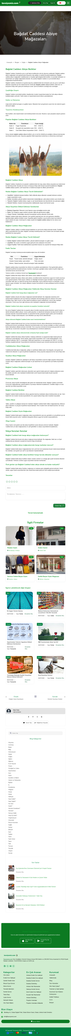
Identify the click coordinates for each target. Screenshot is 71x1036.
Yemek (10, 853)
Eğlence (10, 761)
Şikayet (10, 830)
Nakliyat (10, 797)
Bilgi (9, 750)
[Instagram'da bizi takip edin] (13, 966)
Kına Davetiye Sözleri (45, 675)
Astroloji (11, 745)
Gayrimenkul (12, 771)
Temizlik (10, 848)
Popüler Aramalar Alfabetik (34, 1003)
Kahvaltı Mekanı (8, 1000)
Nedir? (10, 806)
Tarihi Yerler (11, 839)
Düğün (24, 62)
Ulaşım (10, 851)
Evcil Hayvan (12, 764)
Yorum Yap (58, 505)
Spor (9, 832)
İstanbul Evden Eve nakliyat (34, 978)
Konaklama (11, 787)
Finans (10, 766)
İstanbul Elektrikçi (31, 984)
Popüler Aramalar (31, 1000)
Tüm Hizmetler (53, 983)
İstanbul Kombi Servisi (33, 981)
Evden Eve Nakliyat (9, 978)
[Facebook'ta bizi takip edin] (4, 966)
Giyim (10, 775)
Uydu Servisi (7, 997)
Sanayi (10, 827)
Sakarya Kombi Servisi (33, 989)
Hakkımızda (52, 978)
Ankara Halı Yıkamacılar (33, 986)
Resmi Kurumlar (13, 822)
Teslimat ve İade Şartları (56, 989)
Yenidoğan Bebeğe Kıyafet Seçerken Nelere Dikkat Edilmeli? (19, 676)
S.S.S (50, 1000)
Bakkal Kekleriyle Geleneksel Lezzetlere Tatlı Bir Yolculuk (48, 612)
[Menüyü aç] (68, 3)
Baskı (10, 747)
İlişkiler (10, 782)
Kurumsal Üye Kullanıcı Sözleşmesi (56, 993)
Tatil (9, 844)
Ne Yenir (10, 804)
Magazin (10, 790)
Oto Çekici (6, 975)
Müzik (10, 794)
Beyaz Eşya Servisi (9, 983)
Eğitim (10, 759)
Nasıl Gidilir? (12, 799)
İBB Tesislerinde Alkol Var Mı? (48, 642)
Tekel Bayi (6, 995)
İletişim (51, 1003)
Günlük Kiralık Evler (9, 981)
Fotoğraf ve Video (13, 768)
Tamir (10, 837)
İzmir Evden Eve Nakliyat (33, 992)
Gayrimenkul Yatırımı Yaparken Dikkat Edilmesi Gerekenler (19, 643)
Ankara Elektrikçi (31, 998)
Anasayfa (9, 62)
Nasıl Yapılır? (12, 801)
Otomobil (11, 820)
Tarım (10, 841)
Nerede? (11, 811)
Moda (10, 792)
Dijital (10, 754)
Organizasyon (12, 818)
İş (8, 785)
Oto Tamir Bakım (8, 1003)
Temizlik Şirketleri (8, 989)
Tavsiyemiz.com (8, 959)
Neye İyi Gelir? (12, 815)
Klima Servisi (7, 986)
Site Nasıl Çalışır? (54, 986)
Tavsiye (10, 846)
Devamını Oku (29, 614)
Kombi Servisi (7, 992)
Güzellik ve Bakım (13, 778)
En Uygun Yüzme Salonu (15, 611)
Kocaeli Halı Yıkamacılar (33, 995)
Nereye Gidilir (12, 813)
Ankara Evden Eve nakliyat (34, 975)
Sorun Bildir (36, 1021)
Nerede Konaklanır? (14, 808)
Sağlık (10, 825)
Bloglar (17, 62)
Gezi (9, 773)
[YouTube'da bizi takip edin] (10, 966)
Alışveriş (11, 742)
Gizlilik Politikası (54, 997)
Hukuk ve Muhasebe (14, 780)
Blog (50, 981)
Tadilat (10, 834)
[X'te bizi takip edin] (7, 966)
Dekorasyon (12, 752)
